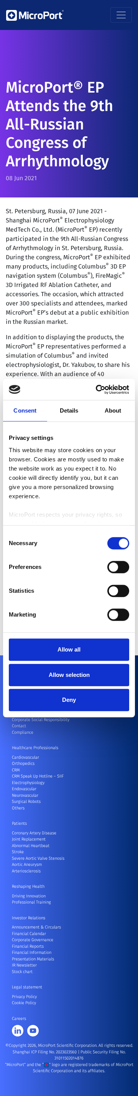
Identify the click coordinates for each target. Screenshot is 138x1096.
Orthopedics (23, 763)
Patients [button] (19, 823)
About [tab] (113, 410)
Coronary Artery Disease (34, 833)
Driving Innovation (29, 896)
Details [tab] (69, 410)
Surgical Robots (26, 801)
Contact (19, 725)
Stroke (18, 851)
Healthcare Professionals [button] (35, 747)
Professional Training (31, 902)
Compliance (22, 732)
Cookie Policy (24, 1002)
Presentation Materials (33, 959)
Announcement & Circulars (36, 927)
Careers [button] (19, 1018)
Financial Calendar (29, 933)
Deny (69, 699)
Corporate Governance (32, 939)
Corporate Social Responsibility (40, 719)
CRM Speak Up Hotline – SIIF (38, 776)
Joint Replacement (29, 839)
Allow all (69, 649)
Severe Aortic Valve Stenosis (38, 858)
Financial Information (31, 952)
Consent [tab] (24, 410)
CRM (16, 770)
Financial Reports (28, 946)
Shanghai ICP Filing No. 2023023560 (45, 1052)
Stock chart (22, 971)
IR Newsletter (24, 965)
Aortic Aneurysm (27, 864)
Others (18, 808)
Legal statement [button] (27, 987)
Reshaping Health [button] (28, 886)
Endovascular (24, 788)
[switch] (118, 567)
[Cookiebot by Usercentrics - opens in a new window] (97, 390)
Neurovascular (25, 795)
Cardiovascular (25, 757)
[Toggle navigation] (121, 15)
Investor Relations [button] (28, 917)
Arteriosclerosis (26, 871)
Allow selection (69, 675)
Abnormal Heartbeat (30, 845)
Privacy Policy (24, 996)
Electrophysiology (28, 782)
